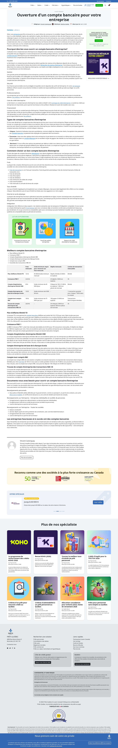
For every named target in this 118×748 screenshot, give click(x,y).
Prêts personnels (38, 639)
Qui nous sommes (78, 647)
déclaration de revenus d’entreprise (51, 65)
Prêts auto (36, 643)
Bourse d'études (78, 645)
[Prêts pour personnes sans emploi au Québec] (99, 588)
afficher (17, 30)
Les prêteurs (16, 97)
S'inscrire (108, 1)
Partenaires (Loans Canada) (81, 639)
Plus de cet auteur (26, 457)
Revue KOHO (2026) (43, 556)
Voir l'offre (98, 502)
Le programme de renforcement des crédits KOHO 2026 (18, 558)
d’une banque (30, 208)
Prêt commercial (38, 647)
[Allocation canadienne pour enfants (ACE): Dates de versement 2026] (72, 588)
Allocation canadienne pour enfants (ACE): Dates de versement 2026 (72, 605)
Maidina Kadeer (65, 24)
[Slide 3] (60, 511)
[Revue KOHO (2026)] (46, 542)
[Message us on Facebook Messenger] (7, 648)
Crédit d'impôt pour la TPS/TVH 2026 (97, 557)
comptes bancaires (32, 315)
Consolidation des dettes (41, 641)
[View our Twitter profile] (10, 648)
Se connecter (100, 1)
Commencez (98, 40)
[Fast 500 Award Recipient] (89, 478)
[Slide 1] (54, 511)
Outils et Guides (78, 643)
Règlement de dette (39, 645)
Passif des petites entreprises (45, 241)
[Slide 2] (57, 511)
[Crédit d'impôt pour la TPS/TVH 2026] (99, 542)
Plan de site (76, 649)
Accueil (56, 11)
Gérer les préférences (95, 743)
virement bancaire (17, 133)
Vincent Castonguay (45, 24)
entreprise (61, 11)
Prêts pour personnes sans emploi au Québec (97, 604)
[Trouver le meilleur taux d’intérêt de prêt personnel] (72, 542)
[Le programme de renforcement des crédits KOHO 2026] (19, 542)
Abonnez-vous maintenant (82, 664)
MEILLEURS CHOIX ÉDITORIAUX (97, 78)
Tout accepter (106, 743)
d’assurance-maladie (16, 395)
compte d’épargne (29, 138)
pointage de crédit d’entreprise (61, 103)
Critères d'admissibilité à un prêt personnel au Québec (45, 605)
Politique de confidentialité (71, 702)
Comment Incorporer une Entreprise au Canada (22, 241)
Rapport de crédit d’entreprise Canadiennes (69, 241)
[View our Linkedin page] (14, 648)
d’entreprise (35, 153)
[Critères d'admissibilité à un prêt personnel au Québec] (46, 588)
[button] (32, 5)
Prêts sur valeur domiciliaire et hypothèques (46, 649)
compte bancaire (12, 56)
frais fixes (21, 362)
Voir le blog (76, 641)
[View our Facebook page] (12, 648)
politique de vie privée (56, 746)
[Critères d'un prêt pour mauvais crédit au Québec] (19, 588)
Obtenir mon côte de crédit (43, 662)
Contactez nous (11, 644)
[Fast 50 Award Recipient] (33, 478)
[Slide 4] (63, 511)
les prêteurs (27, 116)
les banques (76, 86)
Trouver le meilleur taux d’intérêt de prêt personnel (71, 558)
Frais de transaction (16, 170)
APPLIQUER (99, 5)
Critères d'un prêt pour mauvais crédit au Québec (17, 605)
